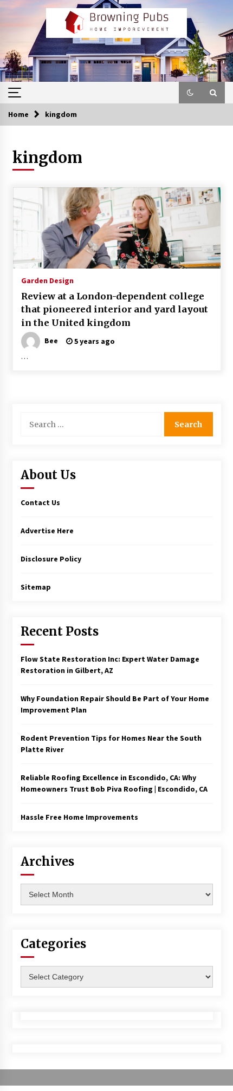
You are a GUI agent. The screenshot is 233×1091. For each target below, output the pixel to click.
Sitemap (36, 587)
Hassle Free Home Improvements (79, 817)
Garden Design (47, 280)
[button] (190, 92)
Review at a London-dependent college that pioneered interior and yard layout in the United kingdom (114, 309)
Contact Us (40, 502)
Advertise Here (47, 530)
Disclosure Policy (51, 559)
